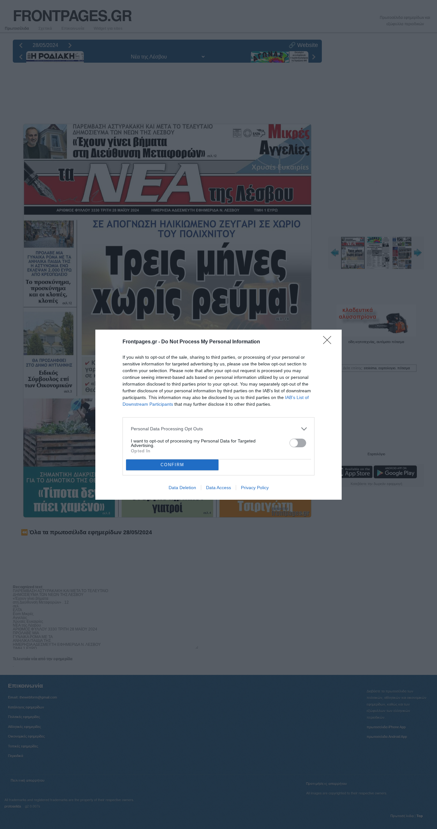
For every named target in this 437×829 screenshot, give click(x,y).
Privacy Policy (255, 487)
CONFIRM (172, 464)
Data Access (218, 487)
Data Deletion (182, 487)
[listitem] (218, 429)
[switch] (298, 443)
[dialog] (218, 415)
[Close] (329, 342)
